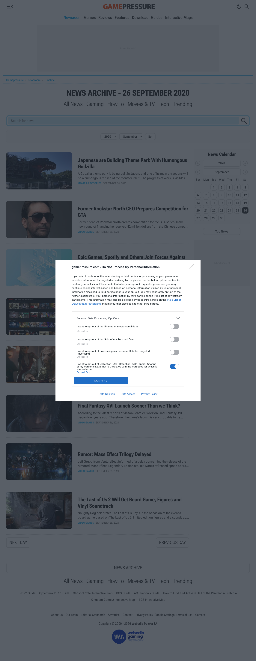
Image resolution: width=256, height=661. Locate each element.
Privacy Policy (149, 393)
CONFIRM (101, 380)
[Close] (192, 267)
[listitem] (128, 318)
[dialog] (128, 330)
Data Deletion (107, 393)
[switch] (174, 326)
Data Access (128, 393)
